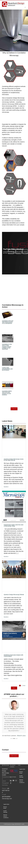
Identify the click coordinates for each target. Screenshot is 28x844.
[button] (12, 736)
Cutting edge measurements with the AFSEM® (7, 369)
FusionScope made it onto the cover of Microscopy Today (13, 525)
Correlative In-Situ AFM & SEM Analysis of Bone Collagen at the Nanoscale (7, 347)
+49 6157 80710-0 (6, 788)
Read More (6, 486)
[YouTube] (13, 778)
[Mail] (16, 778)
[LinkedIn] (10, 778)
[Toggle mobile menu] (25, 7)
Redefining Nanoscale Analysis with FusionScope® (13, 655)
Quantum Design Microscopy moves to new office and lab (13, 459)
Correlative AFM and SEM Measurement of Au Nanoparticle (7, 322)
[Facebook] (10, 781)
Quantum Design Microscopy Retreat (14, 594)
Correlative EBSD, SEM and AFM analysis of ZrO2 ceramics (7, 392)
